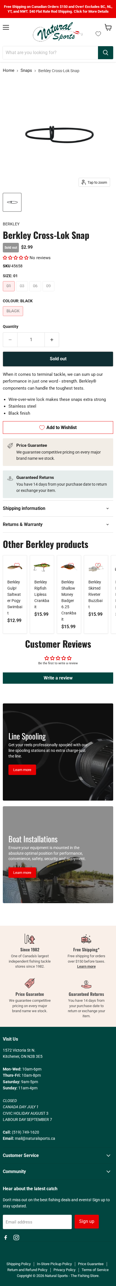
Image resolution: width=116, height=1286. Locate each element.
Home (8, 70)
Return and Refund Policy (27, 1270)
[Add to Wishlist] (17, 565)
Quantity (10, 326)
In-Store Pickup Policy (54, 1264)
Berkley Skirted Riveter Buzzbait (95, 594)
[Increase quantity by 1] (52, 339)
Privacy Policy (64, 1270)
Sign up (86, 1221)
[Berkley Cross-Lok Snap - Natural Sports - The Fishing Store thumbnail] (12, 202)
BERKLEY (11, 224)
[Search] (105, 52)
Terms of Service (95, 1270)
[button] (15, 257)
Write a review (58, 678)
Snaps (26, 70)
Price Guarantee (91, 1264)
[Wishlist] (98, 33)
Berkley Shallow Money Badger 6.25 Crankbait (68, 600)
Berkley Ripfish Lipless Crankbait (41, 594)
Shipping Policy (18, 1264)
